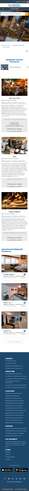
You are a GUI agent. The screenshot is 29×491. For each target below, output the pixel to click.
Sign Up (18, 1)
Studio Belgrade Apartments (13, 373)
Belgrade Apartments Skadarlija (14, 433)
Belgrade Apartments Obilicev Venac (16, 430)
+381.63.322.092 (8, 489)
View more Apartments (14, 341)
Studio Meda (8, 274)
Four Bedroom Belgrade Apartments (16, 385)
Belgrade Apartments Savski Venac (15, 410)
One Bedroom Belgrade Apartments (16, 376)
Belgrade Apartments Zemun (14, 408)
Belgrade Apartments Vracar (13, 398)
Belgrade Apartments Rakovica (14, 415)
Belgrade (8, 452)
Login (23, 1)
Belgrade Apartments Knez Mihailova (16, 428)
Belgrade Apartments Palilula (14, 405)
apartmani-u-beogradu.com (15, 368)
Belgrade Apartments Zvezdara (14, 400)
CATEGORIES (14, 9)
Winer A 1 (7, 331)
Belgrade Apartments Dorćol (13, 435)
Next (28, 67)
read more (6, 116)
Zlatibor (7, 454)
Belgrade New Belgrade (12, 395)
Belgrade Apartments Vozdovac (14, 403)
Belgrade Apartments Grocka (14, 417)
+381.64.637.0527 (21, 489)
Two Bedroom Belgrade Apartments (16, 378)
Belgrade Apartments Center (13, 393)
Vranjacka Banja (10, 457)
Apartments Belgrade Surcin (13, 420)
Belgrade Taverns (18, 45)
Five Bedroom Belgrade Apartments (15, 387)
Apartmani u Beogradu (15, 481)
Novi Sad (7, 459)
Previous (1, 67)
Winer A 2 (7, 302)
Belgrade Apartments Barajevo (14, 422)
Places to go (6, 45)
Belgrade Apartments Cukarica (14, 412)
